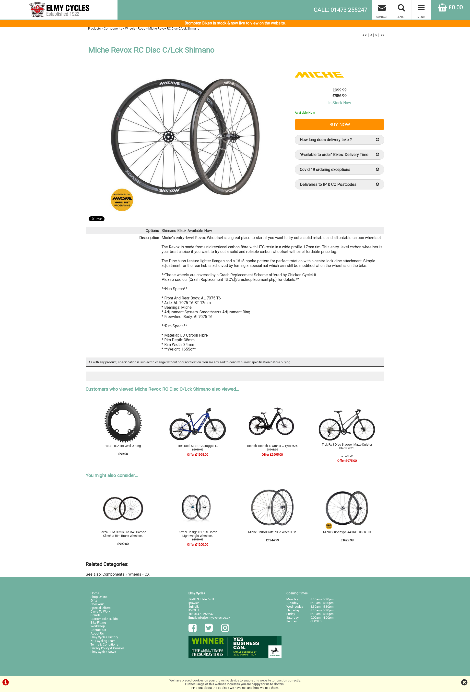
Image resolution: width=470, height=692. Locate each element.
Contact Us (98, 630)
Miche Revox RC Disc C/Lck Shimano (174, 28)
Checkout (97, 604)
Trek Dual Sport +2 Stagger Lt (197, 446)
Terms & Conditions (104, 644)
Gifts (94, 600)
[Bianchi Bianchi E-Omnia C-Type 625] (272, 442)
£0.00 (455, 7)
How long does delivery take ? (326, 139)
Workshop (98, 626)
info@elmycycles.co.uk (214, 617)
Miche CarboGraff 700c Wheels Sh (272, 532)
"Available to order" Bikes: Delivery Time (334, 154)
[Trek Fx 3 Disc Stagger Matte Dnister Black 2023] (346, 441)
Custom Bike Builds (104, 619)
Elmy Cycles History (104, 637)
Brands (96, 615)
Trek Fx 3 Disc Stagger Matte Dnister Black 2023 (347, 446)
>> (382, 35)
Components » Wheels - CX (126, 574)
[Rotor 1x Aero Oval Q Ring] (123, 442)
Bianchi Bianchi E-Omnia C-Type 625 (272, 446)
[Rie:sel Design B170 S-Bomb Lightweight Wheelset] (197, 528)
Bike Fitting (98, 622)
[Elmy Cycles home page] (59, 10)
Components (113, 28)
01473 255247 (203, 614)
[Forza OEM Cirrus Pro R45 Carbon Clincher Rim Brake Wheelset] (123, 528)
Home (95, 593)
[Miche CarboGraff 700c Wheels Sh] (272, 528)
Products (94, 28)
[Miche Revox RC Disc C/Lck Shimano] (185, 136)
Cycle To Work (100, 611)
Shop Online (99, 597)
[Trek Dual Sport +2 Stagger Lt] (197, 442)
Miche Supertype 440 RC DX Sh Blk (347, 532)
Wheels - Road (135, 28)
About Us (97, 633)
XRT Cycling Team (103, 641)
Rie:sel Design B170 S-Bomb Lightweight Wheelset (197, 534)
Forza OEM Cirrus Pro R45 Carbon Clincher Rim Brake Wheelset (123, 534)
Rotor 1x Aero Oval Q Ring (123, 446)
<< (364, 35)
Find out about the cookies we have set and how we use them (234, 688)
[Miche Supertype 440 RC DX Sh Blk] (346, 528)
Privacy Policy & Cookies (108, 648)
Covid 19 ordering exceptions (325, 169)
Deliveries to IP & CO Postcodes (328, 184)
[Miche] (319, 85)
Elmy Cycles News (103, 652)
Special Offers (101, 608)
